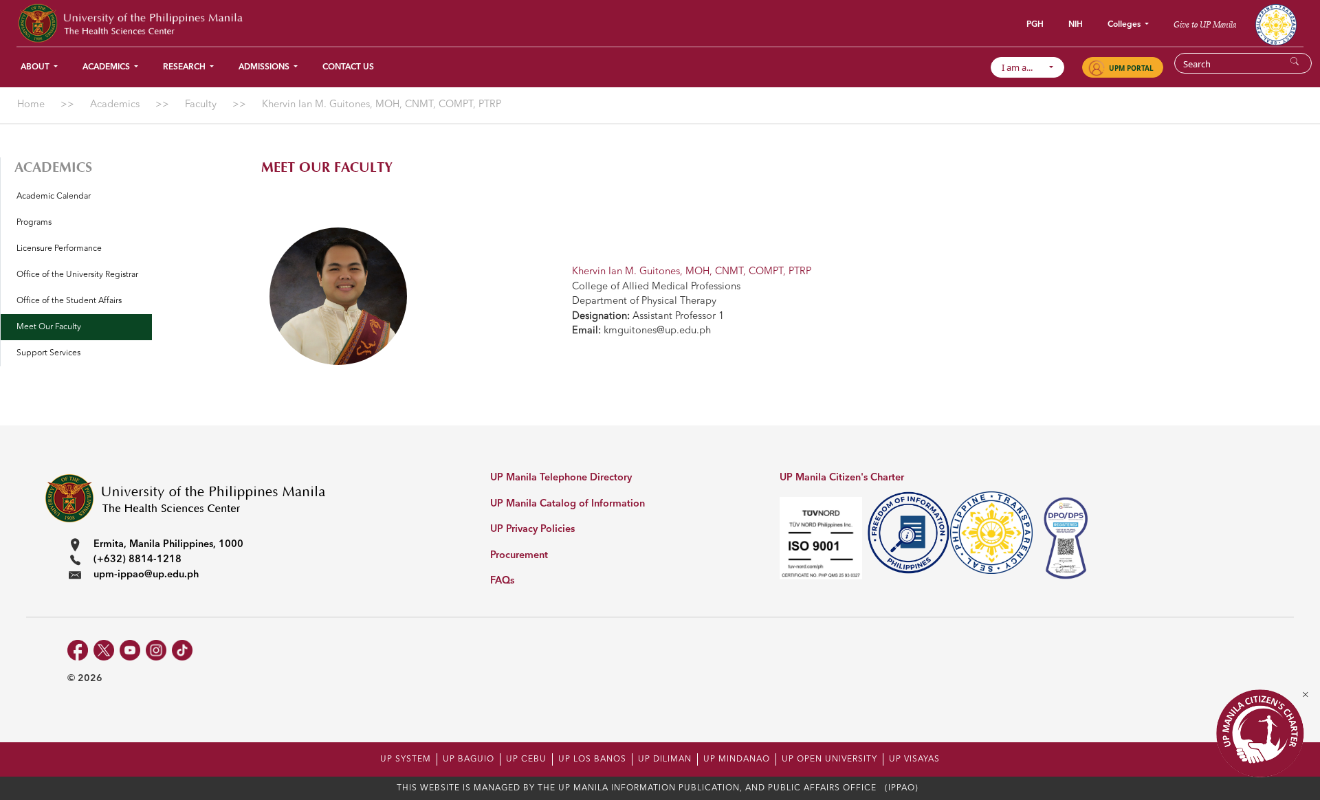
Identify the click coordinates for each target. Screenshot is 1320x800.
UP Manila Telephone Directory (561, 478)
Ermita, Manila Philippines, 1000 (168, 545)
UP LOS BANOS (592, 759)
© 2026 (84, 678)
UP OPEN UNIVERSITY (829, 759)
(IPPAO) (901, 788)
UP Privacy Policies (532, 529)
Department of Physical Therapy (644, 301)
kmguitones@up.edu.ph (641, 331)
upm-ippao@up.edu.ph (146, 575)
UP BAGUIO (468, 759)
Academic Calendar (53, 196)
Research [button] (185, 67)
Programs (34, 223)
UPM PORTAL (1131, 68)
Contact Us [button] (348, 67)
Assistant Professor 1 (648, 316)
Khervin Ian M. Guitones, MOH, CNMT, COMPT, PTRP (691, 272)
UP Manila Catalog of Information (567, 504)
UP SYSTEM (405, 759)
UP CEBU (526, 759)
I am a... (1023, 67)
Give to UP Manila (1205, 24)
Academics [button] (107, 67)
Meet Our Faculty (48, 327)
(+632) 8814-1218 (138, 560)
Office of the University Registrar (77, 275)
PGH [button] (1035, 25)
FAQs (502, 581)
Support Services (48, 353)
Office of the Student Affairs (69, 301)
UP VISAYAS (914, 759)
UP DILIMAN (665, 759)
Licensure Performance (59, 249)
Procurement (519, 556)
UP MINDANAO (736, 759)
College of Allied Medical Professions (656, 287)
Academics (53, 167)
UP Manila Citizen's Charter (842, 478)
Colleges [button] (1125, 25)
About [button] (36, 67)
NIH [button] (1075, 25)
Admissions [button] (265, 67)
